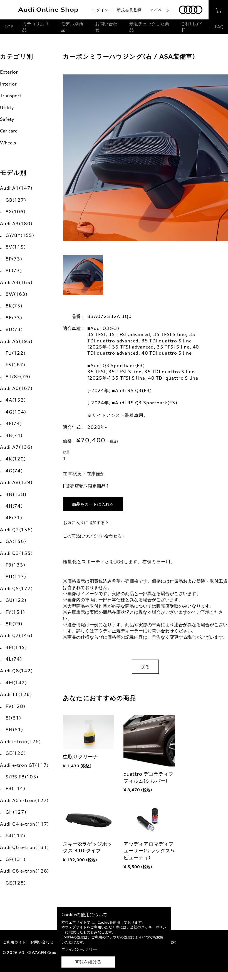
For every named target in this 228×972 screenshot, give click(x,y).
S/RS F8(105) (22, 777)
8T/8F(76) (18, 376)
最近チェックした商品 (149, 26)
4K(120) (16, 459)
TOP (8, 26)
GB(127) (16, 200)
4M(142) (16, 682)
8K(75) (14, 306)
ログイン (100, 9)
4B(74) (14, 435)
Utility (7, 107)
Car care (9, 131)
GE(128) (16, 883)
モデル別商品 (72, 26)
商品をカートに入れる (93, 504)
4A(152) (16, 400)
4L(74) (14, 659)
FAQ (219, 26)
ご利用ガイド (192, 26)
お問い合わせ (106, 26)
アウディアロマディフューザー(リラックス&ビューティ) (149, 850)
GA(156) (16, 541)
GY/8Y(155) (20, 235)
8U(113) (16, 576)
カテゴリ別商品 (35, 26)
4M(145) (16, 647)
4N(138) (16, 494)
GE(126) (16, 753)
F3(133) (15, 565)
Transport (10, 95)
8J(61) (13, 718)
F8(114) (15, 788)
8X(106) (16, 211)
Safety (7, 119)
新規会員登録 (129, 9)
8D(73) (14, 329)
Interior (8, 84)
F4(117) (15, 835)
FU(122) (16, 353)
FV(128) (15, 706)
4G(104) (16, 412)
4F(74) (14, 423)
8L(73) (14, 270)
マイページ (160, 9)
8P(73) (14, 259)
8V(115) (16, 247)
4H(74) (14, 506)
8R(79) (14, 624)
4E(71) (14, 517)
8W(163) (17, 294)
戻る (145, 666)
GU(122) (16, 600)
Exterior (9, 72)
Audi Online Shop (48, 9)
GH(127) (16, 812)
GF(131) (16, 859)
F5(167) (15, 364)
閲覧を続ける (88, 962)
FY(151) (15, 612)
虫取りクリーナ (80, 757)
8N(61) (14, 729)
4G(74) (14, 471)
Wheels (8, 143)
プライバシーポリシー (79, 949)
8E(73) (14, 317)
